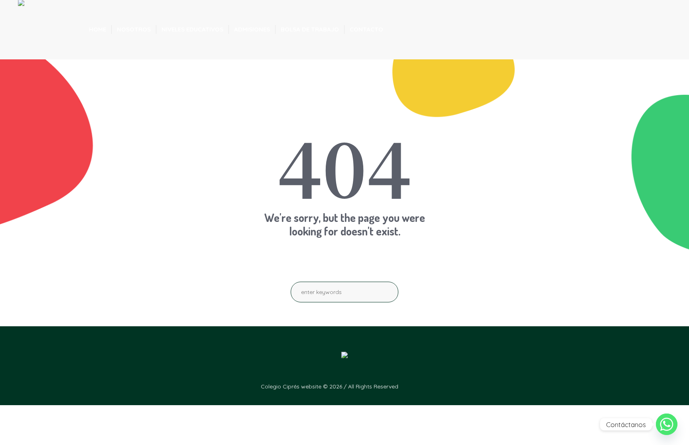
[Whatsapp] (666, 424)
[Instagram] (568, 386)
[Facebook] (552, 386)
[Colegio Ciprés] (344, 358)
